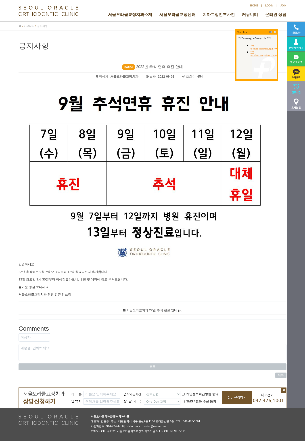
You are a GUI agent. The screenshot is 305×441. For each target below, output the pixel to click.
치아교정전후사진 (219, 14)
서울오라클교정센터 (177, 14)
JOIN (283, 5)
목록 (281, 375)
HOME (254, 5)
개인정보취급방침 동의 (202, 394)
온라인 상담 (275, 14)
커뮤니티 (250, 14)
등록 (152, 366)
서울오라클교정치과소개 (130, 14)
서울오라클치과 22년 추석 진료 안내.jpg (153, 310)
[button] (296, 73)
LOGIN (269, 5)
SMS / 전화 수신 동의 (201, 401)
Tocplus (242, 32)
